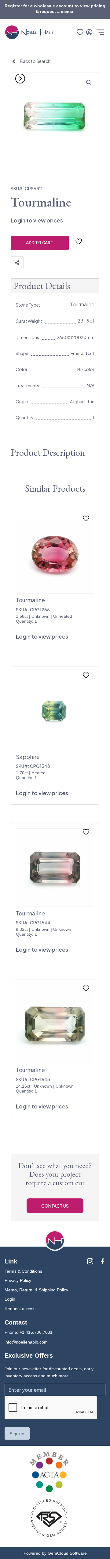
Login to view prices (37, 220)
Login (10, 1299)
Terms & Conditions (23, 1271)
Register (13, 5)
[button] (88, 82)
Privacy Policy (18, 1280)
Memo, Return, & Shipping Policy (36, 1289)
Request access (20, 1308)
